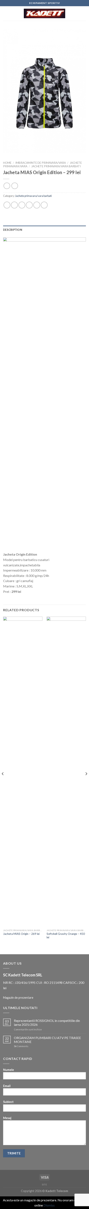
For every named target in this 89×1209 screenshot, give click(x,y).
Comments (21, 1046)
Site (44, 1184)
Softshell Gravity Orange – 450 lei (66, 935)
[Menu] (5, 13)
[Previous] (3, 782)
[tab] (44, 230)
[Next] (86, 782)
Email (7, 1086)
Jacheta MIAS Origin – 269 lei (21, 933)
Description (12, 229)
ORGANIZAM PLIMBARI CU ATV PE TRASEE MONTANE (47, 1040)
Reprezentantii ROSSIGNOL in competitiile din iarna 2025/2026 (47, 1022)
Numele (8, 1069)
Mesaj (7, 1118)
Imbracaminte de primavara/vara (40, 162)
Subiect (8, 1102)
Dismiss (49, 1205)
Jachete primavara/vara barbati (56, 166)
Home (7, 162)
